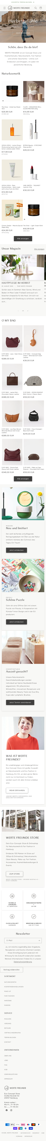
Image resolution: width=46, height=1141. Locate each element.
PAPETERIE (8, 1000)
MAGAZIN (7, 1019)
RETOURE (7, 1028)
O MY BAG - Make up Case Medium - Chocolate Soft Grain (33, 468)
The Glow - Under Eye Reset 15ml (11, 107)
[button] (4, 7)
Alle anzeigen (23, 239)
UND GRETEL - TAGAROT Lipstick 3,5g (31, 186)
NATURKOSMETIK (10, 982)
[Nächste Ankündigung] (42, 2)
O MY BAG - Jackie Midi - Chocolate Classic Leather (10, 393)
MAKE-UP (7, 991)
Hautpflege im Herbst (16, 283)
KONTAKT (7, 1042)
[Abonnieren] (39, 940)
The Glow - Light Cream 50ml (33, 225)
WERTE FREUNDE (12, 1133)
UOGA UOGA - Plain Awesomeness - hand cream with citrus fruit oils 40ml (11, 187)
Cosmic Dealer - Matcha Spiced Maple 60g (12, 226)
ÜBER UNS (7, 1056)
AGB (5, 1069)
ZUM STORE (14, 874)
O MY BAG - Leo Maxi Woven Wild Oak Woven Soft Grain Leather (11, 430)
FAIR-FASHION (9, 996)
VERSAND (7, 1023)
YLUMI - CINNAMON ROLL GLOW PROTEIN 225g (32, 107)
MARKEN (7, 1005)
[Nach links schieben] (18, 310)
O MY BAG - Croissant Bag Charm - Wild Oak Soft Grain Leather (32, 355)
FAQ (5, 1065)
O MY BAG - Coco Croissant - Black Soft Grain (33, 430)
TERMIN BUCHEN (10, 1037)
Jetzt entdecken (23, 33)
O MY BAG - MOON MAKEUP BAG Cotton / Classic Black (33, 393)
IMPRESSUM (8, 1079)
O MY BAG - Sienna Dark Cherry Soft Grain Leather (10, 468)
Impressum (28, 1136)
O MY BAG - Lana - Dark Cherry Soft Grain (12, 354)
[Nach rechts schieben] (27, 310)
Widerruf (36, 1133)
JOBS (6, 1060)
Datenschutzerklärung (23, 962)
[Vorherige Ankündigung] (4, 2)
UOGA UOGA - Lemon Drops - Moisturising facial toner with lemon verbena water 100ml (12, 147)
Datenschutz (25, 1133)
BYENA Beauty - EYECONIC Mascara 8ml (32, 146)
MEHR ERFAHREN (17, 790)
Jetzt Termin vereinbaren (20, 702)
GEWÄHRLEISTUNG (11, 1074)
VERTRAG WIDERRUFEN (12, 1033)
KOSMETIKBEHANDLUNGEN (14, 987)
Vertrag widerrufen (11, 970)
